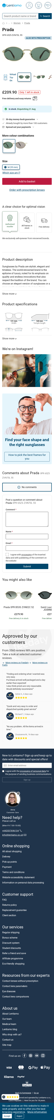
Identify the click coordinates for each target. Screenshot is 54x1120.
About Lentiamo (10, 1013)
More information (37, 1112)
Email (9, 543)
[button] (24, 77)
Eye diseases (8, 991)
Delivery (6, 856)
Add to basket (27, 181)
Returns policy (9, 905)
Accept (7, 1116)
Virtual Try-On (13, 77)
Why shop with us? (12, 1034)
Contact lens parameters (14, 986)
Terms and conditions (13, 872)
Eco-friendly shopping (13, 963)
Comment (11, 509)
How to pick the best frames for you (27, 456)
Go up (36, 1092)
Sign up (27, 779)
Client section (9, 915)
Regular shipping (11, 932)
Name (9, 531)
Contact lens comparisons (15, 996)
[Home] (3, 23)
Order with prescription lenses (27, 190)
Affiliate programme (12, 958)
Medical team (9, 1024)
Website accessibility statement (18, 877)
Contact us (7, 1039)
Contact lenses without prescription (20, 981)
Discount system (10, 943)
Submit (27, 566)
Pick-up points (9, 861)
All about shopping (12, 851)
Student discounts (11, 948)
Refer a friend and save (14, 953)
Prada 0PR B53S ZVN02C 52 (19, 607)
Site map (6, 1045)
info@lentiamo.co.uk (12, 834)
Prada (27, 23)
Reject (19, 1116)
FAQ (4, 899)
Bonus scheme (9, 937)
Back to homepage (23, 1092)
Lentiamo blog (9, 1029)
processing (26, 554)
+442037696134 (10, 830)
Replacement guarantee (14, 910)
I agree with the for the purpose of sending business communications (28, 772)
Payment (6, 867)
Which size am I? (11, 172)
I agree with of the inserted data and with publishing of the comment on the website (26, 557)
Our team (7, 1018)
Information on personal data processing (23, 882)
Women (17, 23)
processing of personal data (33, 771)
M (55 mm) (13, 167)
